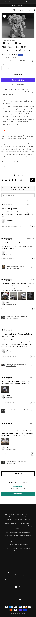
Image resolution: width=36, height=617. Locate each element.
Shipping (3, 57)
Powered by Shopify (22, 613)
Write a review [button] (18, 494)
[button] (2, 10)
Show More (19, 290)
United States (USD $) (17, 600)
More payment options (18, 84)
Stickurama (15, 613)
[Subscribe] (30, 580)
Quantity (3, 64)
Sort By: (24, 200)
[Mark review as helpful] (32, 226)
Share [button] (5, 167)
